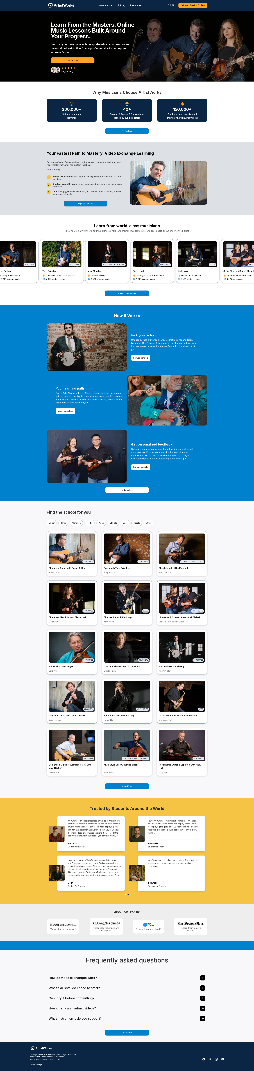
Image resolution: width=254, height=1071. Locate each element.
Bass (125, 523)
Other (148, 523)
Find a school (127, 490)
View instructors (65, 411)
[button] (168, 183)
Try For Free (72, 60)
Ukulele (113, 523)
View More (127, 786)
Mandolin (76, 523)
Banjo (63, 523)
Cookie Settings (36, 1065)
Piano (101, 523)
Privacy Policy (35, 1060)
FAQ (58, 1060)
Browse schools (140, 358)
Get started (127, 1032)
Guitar (52, 523)
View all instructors (127, 293)
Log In (170, 5)
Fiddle (89, 523)
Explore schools (85, 203)
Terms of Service (49, 1060)
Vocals (137, 523)
